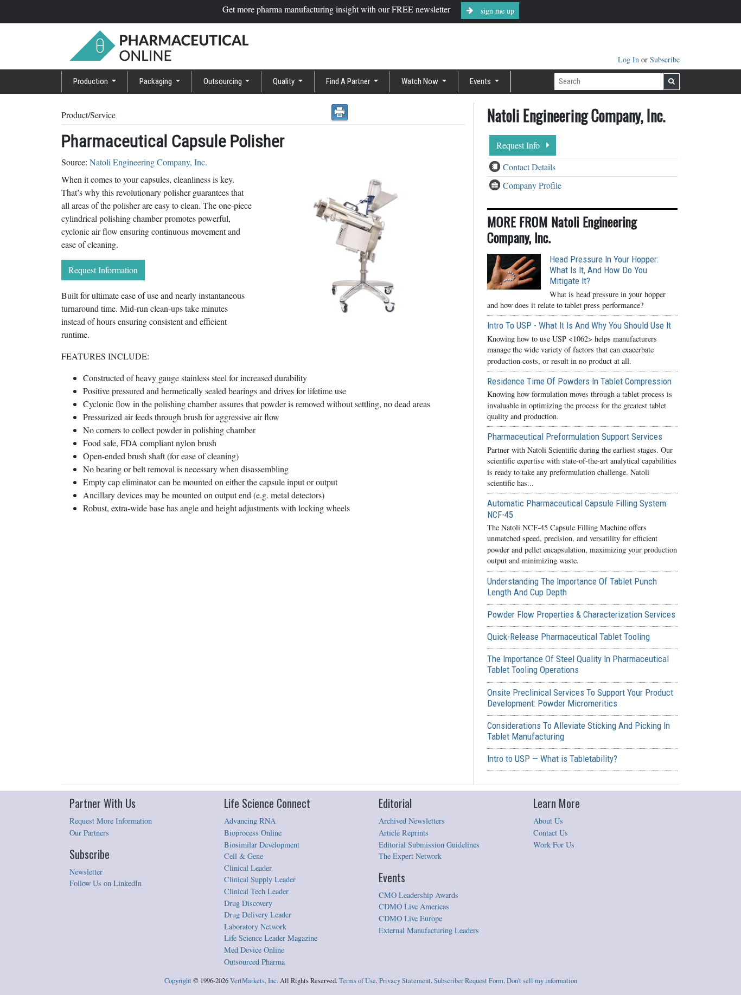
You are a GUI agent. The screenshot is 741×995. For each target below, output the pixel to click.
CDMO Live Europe (410, 918)
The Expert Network (410, 856)
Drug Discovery (248, 903)
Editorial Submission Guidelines (429, 844)
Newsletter (86, 871)
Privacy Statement (405, 980)
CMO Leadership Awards (418, 895)
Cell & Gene (243, 856)
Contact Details (529, 166)
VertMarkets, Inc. (254, 980)
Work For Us (553, 844)
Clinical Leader (248, 868)
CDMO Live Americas (414, 906)
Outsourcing (223, 81)
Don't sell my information (542, 980)
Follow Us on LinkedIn (105, 883)
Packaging (156, 81)
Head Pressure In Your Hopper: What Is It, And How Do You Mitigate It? (604, 270)
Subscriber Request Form (468, 980)
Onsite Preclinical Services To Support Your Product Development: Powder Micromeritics (580, 698)
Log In (629, 59)
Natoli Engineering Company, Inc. (148, 162)
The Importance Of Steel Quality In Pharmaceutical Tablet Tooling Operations (578, 664)
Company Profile (532, 185)
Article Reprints (404, 832)
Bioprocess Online (253, 832)
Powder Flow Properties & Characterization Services (581, 614)
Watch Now (420, 81)
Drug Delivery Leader (257, 914)
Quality (284, 81)
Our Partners (89, 832)
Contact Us (550, 832)
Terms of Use (357, 980)
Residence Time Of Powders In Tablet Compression (579, 381)
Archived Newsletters (412, 821)
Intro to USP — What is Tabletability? (552, 758)
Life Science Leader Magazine (270, 938)
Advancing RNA (250, 821)
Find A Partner (349, 81)
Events (481, 81)
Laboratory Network (255, 926)
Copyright (177, 980)
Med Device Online (254, 950)
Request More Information (110, 821)
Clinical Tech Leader (256, 891)
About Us (548, 821)
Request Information (103, 269)
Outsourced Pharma (254, 962)
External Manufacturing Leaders (429, 930)
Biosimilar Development (261, 844)
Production (91, 81)
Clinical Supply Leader (260, 879)
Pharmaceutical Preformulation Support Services (574, 436)
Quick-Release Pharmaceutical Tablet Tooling (568, 636)
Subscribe (665, 59)
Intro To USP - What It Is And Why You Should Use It (579, 325)
